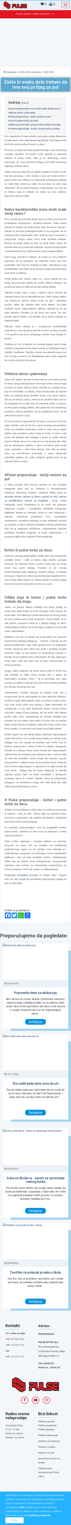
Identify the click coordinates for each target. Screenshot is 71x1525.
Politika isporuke (46, 1421)
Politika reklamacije (48, 1435)
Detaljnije (35, 1022)
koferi (41, 556)
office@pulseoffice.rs (48, 1356)
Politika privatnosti (47, 1425)
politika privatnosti (39, 1515)
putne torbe (29, 556)
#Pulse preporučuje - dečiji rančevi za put (29, 116)
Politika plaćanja (46, 1429)
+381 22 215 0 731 (14, 1356)
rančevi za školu (31, 496)
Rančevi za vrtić (46, 1453)
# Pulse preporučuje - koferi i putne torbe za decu (34, 128)
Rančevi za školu (46, 1447)
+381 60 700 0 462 (14, 1339)
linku (22, 1507)
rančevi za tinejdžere (36, 500)
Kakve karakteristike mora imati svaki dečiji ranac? (34, 108)
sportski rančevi (13, 496)
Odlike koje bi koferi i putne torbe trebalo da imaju (34, 124)
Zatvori (14, 1520)
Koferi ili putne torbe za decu (23, 120)
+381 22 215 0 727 (14, 1345)
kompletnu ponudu (27, 875)
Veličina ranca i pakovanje (21, 112)
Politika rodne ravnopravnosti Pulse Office (48, 1472)
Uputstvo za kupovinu (49, 1441)
